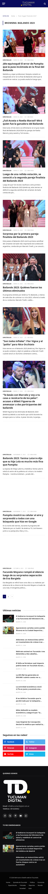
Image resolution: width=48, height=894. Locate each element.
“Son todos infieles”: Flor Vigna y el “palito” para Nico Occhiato (23, 343)
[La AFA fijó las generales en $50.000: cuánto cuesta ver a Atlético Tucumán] (8, 677)
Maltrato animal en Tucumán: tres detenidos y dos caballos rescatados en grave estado (30, 653)
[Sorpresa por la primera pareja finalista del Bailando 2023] (24, 213)
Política (32, 882)
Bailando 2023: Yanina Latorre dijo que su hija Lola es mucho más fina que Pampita (23, 461)
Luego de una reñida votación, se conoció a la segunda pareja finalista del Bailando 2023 (24, 177)
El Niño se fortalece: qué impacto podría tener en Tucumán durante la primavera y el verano (30, 665)
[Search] (44, 3)
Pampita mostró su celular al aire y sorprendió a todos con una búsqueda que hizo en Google (23, 518)
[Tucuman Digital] (24, 3)
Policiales (23, 885)
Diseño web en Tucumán (30, 878)
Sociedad (23, 888)
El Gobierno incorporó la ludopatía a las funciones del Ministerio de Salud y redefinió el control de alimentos (30, 619)
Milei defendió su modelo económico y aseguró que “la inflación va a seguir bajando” (28, 712)
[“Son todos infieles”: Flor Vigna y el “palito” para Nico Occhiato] (24, 320)
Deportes (32, 885)
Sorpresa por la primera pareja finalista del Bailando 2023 (21, 235)
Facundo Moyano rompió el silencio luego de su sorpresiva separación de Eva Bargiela (23, 575)
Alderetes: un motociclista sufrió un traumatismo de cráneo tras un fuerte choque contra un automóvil (30, 643)
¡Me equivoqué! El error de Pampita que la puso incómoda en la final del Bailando (23, 67)
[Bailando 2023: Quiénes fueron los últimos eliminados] (24, 267)
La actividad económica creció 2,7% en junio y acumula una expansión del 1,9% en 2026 (29, 689)
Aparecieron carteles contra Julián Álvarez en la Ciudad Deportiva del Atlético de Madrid (30, 630)
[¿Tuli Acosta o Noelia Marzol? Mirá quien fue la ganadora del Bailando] (24, 100)
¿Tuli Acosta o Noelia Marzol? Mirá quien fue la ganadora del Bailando (23, 122)
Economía (41, 882)
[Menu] (3, 3)
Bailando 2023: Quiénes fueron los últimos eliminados (22, 289)
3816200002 (14, 809)
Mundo (40, 885)
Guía (29, 888)
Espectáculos (12, 885)
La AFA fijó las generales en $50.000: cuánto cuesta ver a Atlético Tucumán (28, 677)
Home (8, 882)
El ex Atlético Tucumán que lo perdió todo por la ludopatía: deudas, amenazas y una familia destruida (29, 702)
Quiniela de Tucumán (20, 882)
